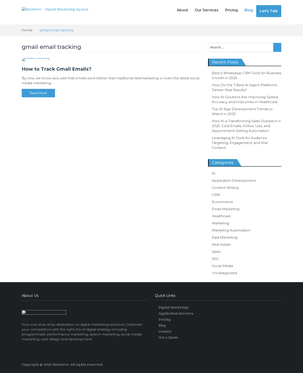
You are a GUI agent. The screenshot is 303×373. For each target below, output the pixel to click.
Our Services (206, 10)
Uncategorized (224, 273)
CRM (216, 195)
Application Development (234, 180)
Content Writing (225, 188)
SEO (215, 259)
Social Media (222, 266)
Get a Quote (168, 337)
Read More (38, 93)
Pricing (231, 10)
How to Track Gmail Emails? (56, 69)
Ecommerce (222, 202)
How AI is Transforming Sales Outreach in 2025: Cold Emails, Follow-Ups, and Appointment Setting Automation (246, 126)
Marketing (220, 223)
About (182, 10)
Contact (165, 331)
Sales (216, 251)
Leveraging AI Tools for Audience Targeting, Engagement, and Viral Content (240, 143)
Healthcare (221, 216)
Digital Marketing (174, 307)
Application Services (176, 313)
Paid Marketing (224, 237)
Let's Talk (269, 11)
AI (213, 173)
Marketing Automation (231, 230)
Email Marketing (225, 209)
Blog (248, 10)
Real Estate (221, 244)
